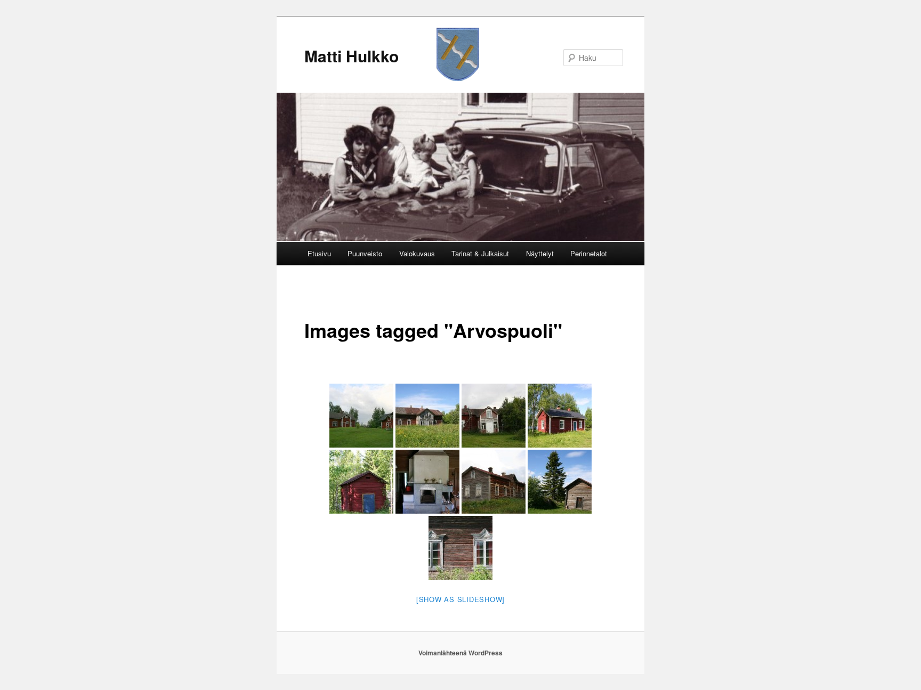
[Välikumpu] (361, 416)
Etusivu (319, 253)
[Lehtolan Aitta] (560, 482)
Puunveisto (365, 253)
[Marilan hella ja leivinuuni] (427, 482)
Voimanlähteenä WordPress (460, 652)
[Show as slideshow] (460, 599)
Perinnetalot (588, 253)
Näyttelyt (540, 253)
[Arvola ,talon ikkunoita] (460, 548)
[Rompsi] (494, 416)
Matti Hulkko (351, 55)
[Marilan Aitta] (361, 482)
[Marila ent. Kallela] (560, 416)
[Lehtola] (494, 482)
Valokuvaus (417, 253)
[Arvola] (427, 416)
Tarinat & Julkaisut (480, 253)
